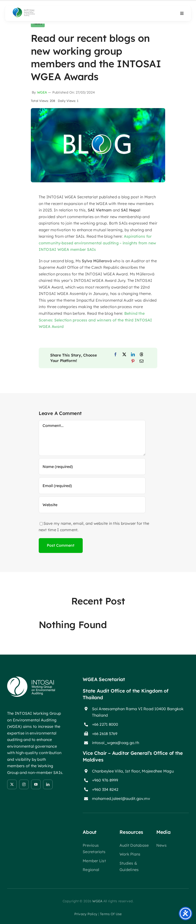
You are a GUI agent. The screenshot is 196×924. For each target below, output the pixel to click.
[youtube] (36, 784)
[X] (124, 354)
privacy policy (85, 914)
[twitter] (12, 784)
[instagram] (24, 784)
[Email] (141, 361)
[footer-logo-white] (31, 678)
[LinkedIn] (133, 354)
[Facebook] (115, 354)
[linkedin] (48, 784)
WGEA (42, 92)
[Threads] (141, 354)
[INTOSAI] (30, 9)
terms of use (111, 914)
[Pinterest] (133, 361)
